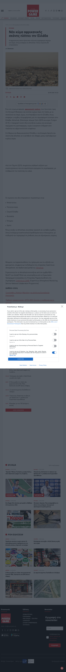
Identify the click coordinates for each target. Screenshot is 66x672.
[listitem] (33, 330)
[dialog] (33, 336)
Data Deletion (23, 365)
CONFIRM (20, 359)
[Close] (62, 307)
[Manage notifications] (62, 668)
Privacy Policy (42, 365)
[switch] (54, 334)
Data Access (33, 365)
